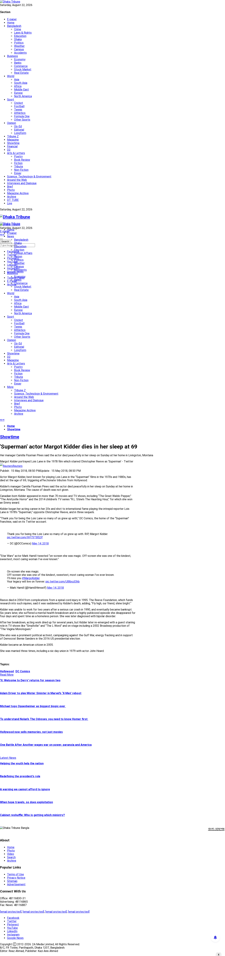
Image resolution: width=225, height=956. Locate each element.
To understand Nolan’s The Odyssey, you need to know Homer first (44, 719)
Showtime (13, 143)
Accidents (20, 52)
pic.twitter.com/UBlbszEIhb (63, 581)
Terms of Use (15, 874)
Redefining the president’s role (20, 776)
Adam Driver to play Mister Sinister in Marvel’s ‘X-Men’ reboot (40, 693)
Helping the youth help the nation (22, 763)
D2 (9, 149)
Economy (19, 59)
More (10, 387)
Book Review (22, 159)
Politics (19, 42)
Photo (11, 190)
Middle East (21, 89)
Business (12, 56)
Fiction (18, 163)
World (10, 76)
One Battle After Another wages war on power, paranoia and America (46, 744)
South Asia (20, 83)
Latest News (8, 757)
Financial (12, 146)
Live (9, 203)
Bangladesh (14, 26)
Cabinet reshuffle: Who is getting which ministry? (32, 815)
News (10, 236)
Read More (7, 674)
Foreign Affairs (23, 253)
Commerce (21, 66)
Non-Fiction (21, 170)
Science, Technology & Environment (29, 176)
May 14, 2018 (40, 543)
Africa (17, 86)
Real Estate (21, 72)
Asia (16, 79)
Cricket (18, 103)
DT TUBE (13, 200)
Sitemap (12, 881)
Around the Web (17, 180)
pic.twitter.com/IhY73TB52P (25, 537)
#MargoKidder (31, 578)
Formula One (22, 116)
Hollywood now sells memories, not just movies (31, 732)
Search (11, 857)
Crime (17, 29)
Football (19, 106)
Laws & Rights (23, 32)
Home (10, 22)
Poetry (18, 156)
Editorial (19, 129)
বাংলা (2, 234)
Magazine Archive (18, 193)
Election (19, 249)
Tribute (18, 166)
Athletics (19, 113)
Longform (20, 133)
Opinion (11, 123)
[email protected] (10, 911)
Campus (19, 49)
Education (20, 36)
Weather (19, 46)
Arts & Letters (16, 153)
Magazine (13, 139)
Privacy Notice (16, 877)
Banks (17, 62)
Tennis (18, 109)
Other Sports (22, 119)
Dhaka (18, 39)
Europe (18, 93)
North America (23, 96)
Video (10, 854)
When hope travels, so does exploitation (26, 802)
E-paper (12, 19)
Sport (10, 99)
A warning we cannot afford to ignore (25, 789)
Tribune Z (13, 136)
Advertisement (16, 884)
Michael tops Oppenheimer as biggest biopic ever (33, 706)
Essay (17, 173)
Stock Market (22, 69)
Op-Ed (18, 126)
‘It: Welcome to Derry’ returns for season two (30, 680)
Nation (18, 256)
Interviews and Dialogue (22, 183)
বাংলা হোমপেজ (216, 829)
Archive (11, 196)
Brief (10, 186)
